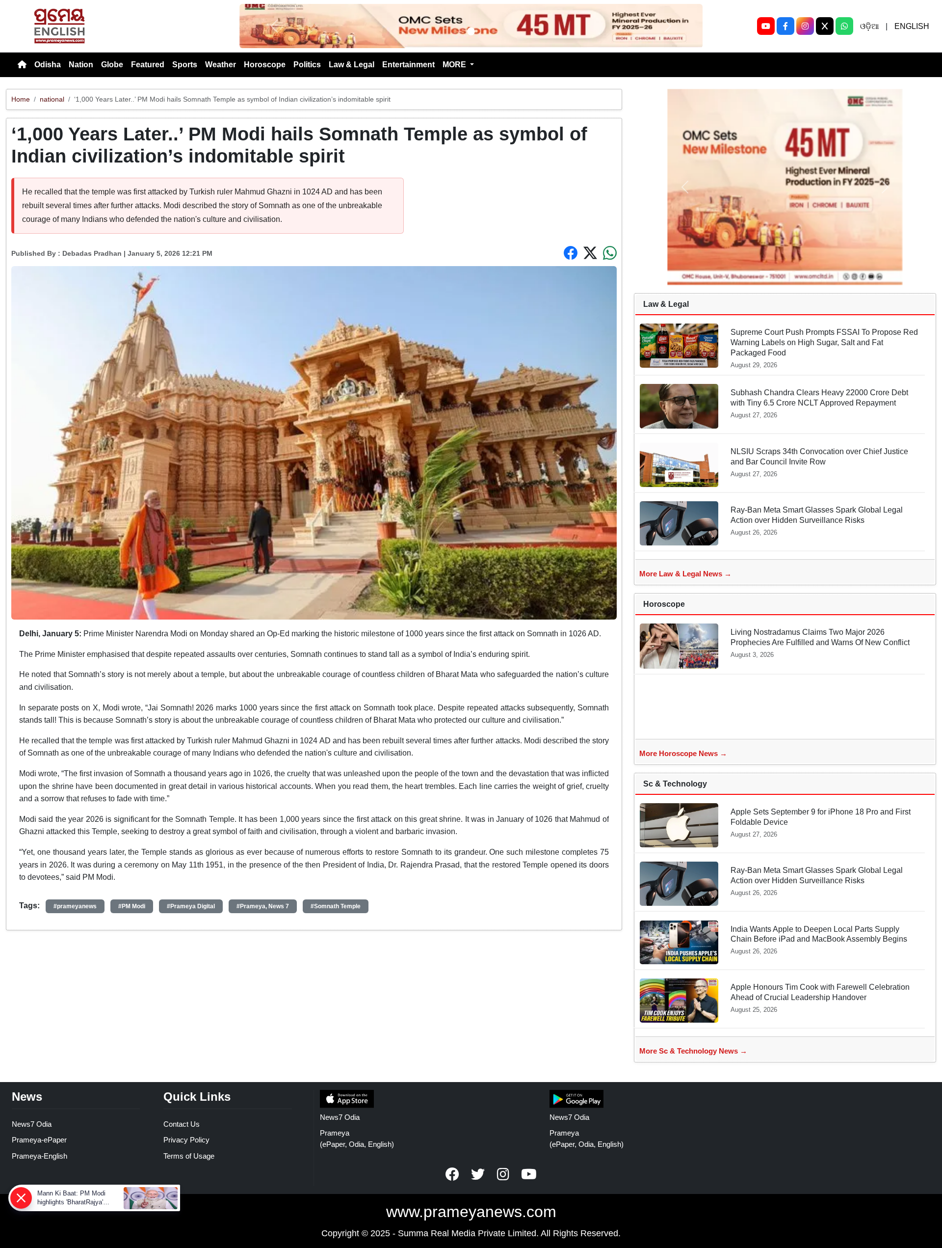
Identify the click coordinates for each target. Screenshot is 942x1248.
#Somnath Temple (336, 906)
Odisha (47, 64)
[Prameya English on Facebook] (452, 1174)
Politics (307, 64)
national (52, 99)
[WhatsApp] (844, 26)
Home (20, 99)
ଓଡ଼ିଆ (869, 26)
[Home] (22, 65)
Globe (112, 64)
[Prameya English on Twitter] (478, 1174)
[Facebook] (785, 26)
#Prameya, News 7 (262, 906)
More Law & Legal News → (685, 574)
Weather (220, 64)
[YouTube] (766, 26)
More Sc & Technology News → (693, 1051)
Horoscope (265, 64)
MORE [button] (455, 64)
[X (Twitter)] (825, 26)
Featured (147, 64)
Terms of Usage (188, 1156)
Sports (184, 64)
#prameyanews (75, 906)
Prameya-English (39, 1156)
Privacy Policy (186, 1140)
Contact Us (181, 1124)
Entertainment (408, 64)
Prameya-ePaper (39, 1140)
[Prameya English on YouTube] (529, 1174)
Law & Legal (351, 64)
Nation (81, 64)
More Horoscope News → (683, 753)
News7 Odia (32, 1124)
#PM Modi (131, 906)
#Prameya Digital (191, 906)
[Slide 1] (471, 31)
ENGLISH (911, 26)
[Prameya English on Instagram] (503, 1174)
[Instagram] (805, 26)
